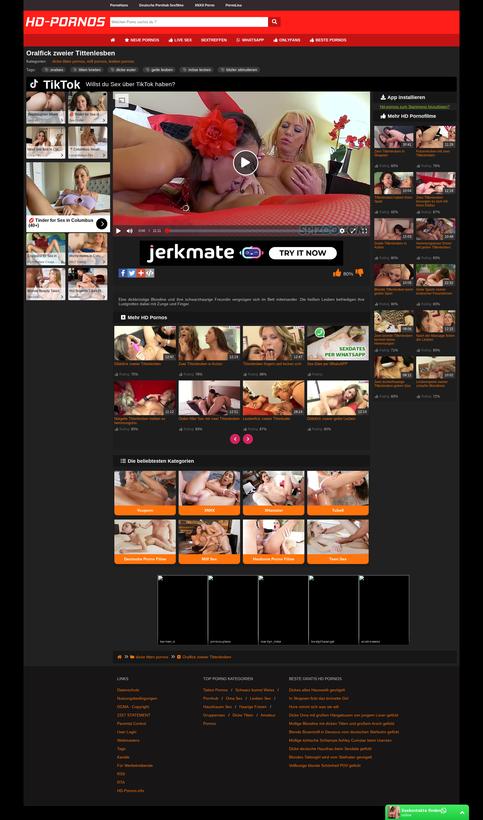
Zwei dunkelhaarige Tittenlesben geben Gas (392, 384)
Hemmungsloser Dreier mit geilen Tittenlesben (434, 245)
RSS (121, 774)
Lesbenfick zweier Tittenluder (266, 419)
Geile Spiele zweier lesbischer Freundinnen (434, 291)
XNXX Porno (204, 5)
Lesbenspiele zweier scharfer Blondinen (432, 384)
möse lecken (199, 69)
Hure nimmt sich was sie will (313, 706)
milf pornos (96, 61)
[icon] (113, 40)
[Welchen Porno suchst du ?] (274, 22)
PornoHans (119, 5)
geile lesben (161, 69)
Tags (121, 748)
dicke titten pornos (68, 61)
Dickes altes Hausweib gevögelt (317, 690)
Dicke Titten (243, 715)
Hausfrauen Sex (217, 706)
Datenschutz (128, 690)
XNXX (209, 510)
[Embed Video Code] (149, 273)
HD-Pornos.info (130, 790)
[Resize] (353, 230)
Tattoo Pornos (215, 690)
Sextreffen (214, 40)
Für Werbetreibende (135, 765)
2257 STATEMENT (133, 715)
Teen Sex (338, 559)
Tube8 (338, 510)
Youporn (145, 510)
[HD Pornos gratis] (65, 31)
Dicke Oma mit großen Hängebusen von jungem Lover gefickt (343, 715)
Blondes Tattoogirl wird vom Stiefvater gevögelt (330, 757)
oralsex (56, 69)
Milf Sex (209, 559)
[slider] (139, 213)
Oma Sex (234, 698)
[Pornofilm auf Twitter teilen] (131, 273)
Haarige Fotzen (253, 706)
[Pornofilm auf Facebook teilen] (123, 273)
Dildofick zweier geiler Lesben (331, 419)
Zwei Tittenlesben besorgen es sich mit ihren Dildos (432, 201)
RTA (121, 782)
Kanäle (123, 757)
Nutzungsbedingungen (137, 698)
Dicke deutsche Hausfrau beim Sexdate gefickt (330, 748)
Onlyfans (289, 40)
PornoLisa (234, 5)
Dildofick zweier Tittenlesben (137, 364)
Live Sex (182, 40)
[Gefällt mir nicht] (359, 274)
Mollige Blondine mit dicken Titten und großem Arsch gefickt (341, 723)
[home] (120, 657)
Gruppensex (214, 715)
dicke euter (125, 69)
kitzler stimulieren (241, 69)
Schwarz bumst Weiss (254, 690)
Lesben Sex (260, 698)
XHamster (274, 510)
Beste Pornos (330, 40)
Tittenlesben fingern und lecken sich (272, 364)
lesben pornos (121, 61)
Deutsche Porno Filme (145, 559)
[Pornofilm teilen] (140, 273)
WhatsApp (252, 40)
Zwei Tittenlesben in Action (200, 364)
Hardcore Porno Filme (273, 559)
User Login (126, 732)
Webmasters (128, 740)
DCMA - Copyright (133, 706)
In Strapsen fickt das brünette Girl (318, 698)
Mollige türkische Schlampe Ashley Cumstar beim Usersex (340, 740)
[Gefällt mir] (337, 274)
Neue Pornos (144, 40)
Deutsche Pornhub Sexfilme (161, 5)
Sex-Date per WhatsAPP (327, 364)
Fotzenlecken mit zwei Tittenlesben (433, 153)
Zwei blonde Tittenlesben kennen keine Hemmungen (393, 340)
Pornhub (210, 698)
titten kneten (89, 69)
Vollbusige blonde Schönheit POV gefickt (325, 765)
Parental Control (131, 723)
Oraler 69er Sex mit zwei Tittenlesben (209, 419)
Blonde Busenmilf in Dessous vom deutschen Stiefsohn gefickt (344, 732)
